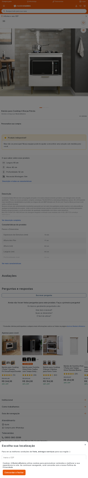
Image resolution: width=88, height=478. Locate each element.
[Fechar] (85, 445)
